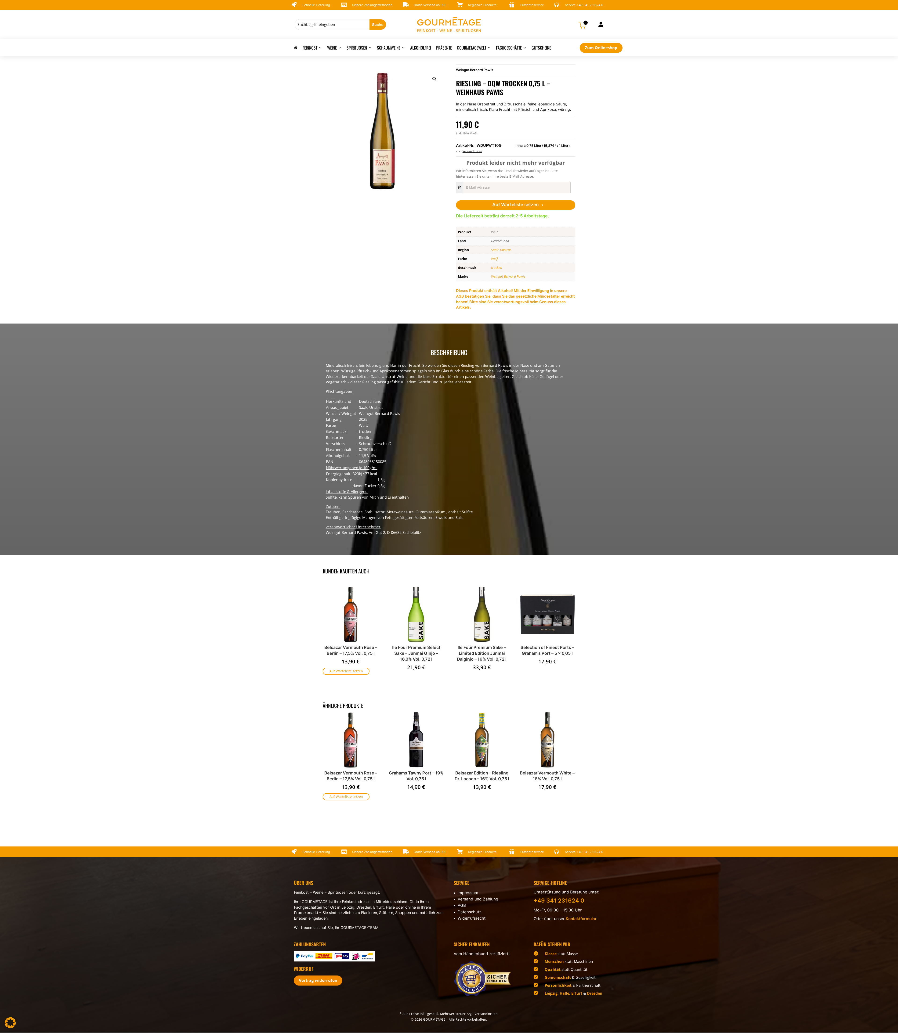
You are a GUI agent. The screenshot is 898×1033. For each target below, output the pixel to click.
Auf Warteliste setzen (515, 204)
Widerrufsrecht (471, 918)
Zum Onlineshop (601, 47)
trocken (496, 267)
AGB (462, 905)
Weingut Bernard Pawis (474, 70)
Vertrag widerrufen (318, 980)
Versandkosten (472, 151)
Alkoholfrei (420, 48)
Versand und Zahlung (478, 899)
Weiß (494, 258)
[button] (434, 79)
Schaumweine (388, 48)
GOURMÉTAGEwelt (471, 48)
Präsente (444, 48)
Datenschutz (469, 912)
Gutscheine (541, 48)
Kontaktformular (581, 918)
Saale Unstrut (501, 250)
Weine (332, 48)
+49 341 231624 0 (590, 5)
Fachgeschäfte (509, 48)
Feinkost (310, 48)
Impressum (468, 892)
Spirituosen (357, 48)
